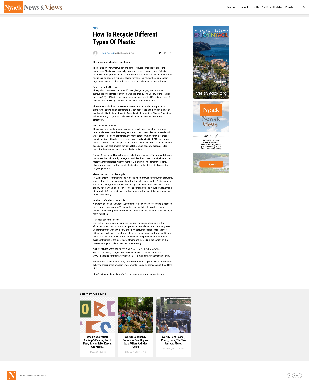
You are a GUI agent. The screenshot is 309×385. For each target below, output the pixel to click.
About (244, 7)
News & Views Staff (108, 53)
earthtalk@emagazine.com (156, 255)
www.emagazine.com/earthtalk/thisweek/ (113, 255)
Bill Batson (92, 352)
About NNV (22, 375)
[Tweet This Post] (160, 53)
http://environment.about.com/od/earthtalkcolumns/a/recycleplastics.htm (128, 274)
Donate (289, 7)
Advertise (30, 375)
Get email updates (272, 7)
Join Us (255, 7)
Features (232, 7)
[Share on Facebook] (155, 53)
